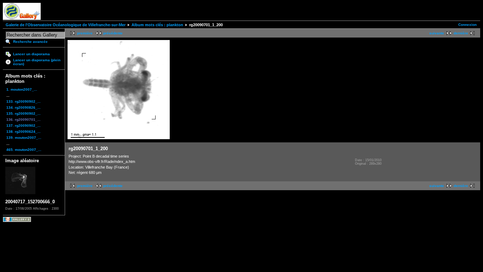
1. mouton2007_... (21, 89)
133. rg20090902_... (23, 101)
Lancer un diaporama (31, 54)
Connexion (467, 25)
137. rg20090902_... (23, 126)
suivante (436, 33)
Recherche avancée (30, 42)
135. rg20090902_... (23, 113)
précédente (113, 33)
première (85, 33)
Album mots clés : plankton (157, 25)
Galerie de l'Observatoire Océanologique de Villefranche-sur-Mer (66, 25)
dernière (461, 33)
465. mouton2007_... (23, 150)
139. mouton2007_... (23, 138)
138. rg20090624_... (23, 132)
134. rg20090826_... (23, 107)
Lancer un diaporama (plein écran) (36, 62)
